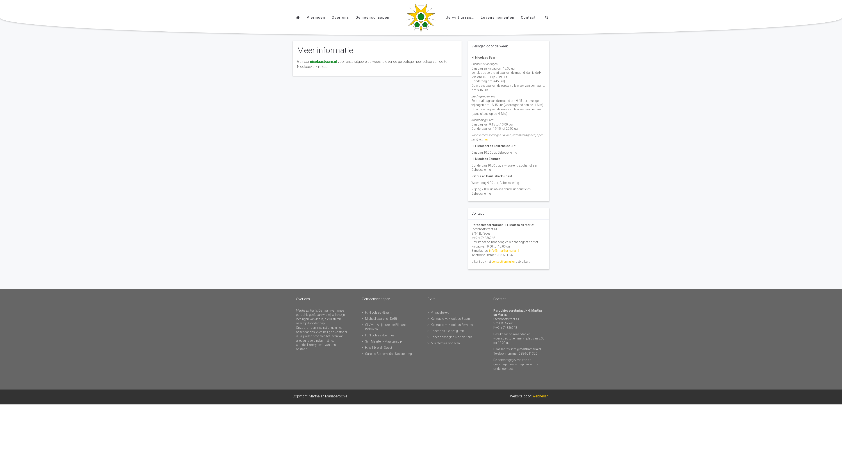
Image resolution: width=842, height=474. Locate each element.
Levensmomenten (497, 17)
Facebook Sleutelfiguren (447, 331)
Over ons (340, 17)
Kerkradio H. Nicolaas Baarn (450, 318)
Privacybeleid (440, 312)
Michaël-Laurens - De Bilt (381, 318)
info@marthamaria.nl (504, 250)
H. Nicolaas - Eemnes (379, 335)
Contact (528, 17)
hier (486, 139)
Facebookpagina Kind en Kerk (451, 337)
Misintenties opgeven (445, 343)
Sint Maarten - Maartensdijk (383, 341)
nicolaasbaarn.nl (323, 61)
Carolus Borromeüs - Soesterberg (388, 354)
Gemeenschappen (372, 17)
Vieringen (316, 17)
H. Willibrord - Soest (378, 347)
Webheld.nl (540, 396)
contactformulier (503, 261)
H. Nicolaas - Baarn (378, 312)
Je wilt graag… (460, 17)
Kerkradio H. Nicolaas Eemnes (452, 325)
